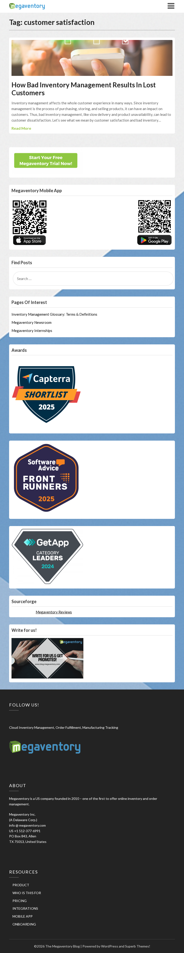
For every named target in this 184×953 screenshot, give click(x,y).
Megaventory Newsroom (32, 322)
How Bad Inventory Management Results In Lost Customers (84, 89)
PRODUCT (20, 885)
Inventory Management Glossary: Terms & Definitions (54, 314)
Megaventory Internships (32, 330)
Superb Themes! (137, 946)
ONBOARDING (24, 924)
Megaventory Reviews (54, 612)
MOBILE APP (22, 916)
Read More (21, 128)
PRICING (19, 901)
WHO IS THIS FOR (26, 893)
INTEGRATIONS (25, 908)
